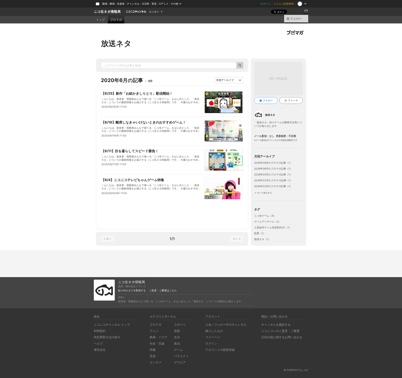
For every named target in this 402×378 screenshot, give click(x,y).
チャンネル (133, 3)
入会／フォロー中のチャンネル (225, 324)
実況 (154, 3)
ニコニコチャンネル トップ (112, 324)
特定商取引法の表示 (107, 337)
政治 (177, 343)
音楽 (153, 356)
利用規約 (100, 331)
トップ (100, 19)
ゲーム (178, 349)
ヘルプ (98, 343)
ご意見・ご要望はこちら (163, 290)
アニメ (154, 331)
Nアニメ (163, 3)
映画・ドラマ (158, 337)
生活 (177, 337)
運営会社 (100, 349)
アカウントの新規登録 (220, 349)
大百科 (145, 3)
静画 (112, 3)
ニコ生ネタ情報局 (107, 11)
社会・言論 (157, 343)
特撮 (153, 349)
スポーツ (180, 324)
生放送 (121, 3)
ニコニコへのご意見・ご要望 (280, 331)
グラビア (180, 362)
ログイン (265, 3)
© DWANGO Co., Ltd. (296, 370)
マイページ (212, 337)
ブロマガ (116, 19)
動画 (104, 3)
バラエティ (181, 356)
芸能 (177, 331)
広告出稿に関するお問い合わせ (281, 337)
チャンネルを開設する (276, 324)
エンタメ (154, 11)
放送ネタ (116, 43)
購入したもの (214, 331)
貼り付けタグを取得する (132, 290)
